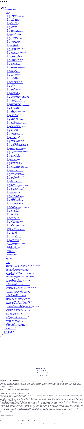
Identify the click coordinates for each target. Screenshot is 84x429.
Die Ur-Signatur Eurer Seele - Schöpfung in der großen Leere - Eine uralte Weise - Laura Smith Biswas (20, 276)
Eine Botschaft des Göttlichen (11, 228)
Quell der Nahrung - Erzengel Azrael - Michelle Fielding (13, 294)
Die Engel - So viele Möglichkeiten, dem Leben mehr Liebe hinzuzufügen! (17, 151)
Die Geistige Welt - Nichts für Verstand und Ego (10, 329)
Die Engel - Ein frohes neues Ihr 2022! (12, 164)
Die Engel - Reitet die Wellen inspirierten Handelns (14, 121)
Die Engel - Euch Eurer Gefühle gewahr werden (14, 114)
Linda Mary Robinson (9, 258)
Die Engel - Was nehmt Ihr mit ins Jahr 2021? (13, 205)
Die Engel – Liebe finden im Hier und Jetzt (13, 42)
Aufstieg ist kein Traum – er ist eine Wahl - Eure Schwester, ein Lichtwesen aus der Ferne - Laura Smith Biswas (21, 287)
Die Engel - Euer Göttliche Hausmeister (12, 84)
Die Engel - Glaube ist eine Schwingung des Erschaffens (15, 153)
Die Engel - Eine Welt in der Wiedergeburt (13, 232)
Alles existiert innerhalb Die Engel (12, 254)
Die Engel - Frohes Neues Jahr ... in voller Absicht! (14, 127)
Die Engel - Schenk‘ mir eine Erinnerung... (13, 36)
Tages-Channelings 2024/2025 (10, 274)
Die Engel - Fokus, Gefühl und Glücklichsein (13, 125)
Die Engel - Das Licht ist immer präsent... (13, 238)
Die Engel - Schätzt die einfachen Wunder (13, 180)
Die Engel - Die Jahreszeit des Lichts (12, 130)
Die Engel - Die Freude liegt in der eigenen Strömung (14, 136)
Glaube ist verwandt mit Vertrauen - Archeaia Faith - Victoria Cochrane (15, 279)
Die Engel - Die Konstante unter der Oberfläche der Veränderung (16, 67)
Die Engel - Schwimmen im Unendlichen (13, 32)
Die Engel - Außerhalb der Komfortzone (13, 71)
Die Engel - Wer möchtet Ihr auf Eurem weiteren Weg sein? (15, 183)
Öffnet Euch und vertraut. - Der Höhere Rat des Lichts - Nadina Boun (15, 325)
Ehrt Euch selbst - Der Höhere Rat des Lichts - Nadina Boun (14, 319)
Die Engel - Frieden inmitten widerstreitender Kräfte (14, 165)
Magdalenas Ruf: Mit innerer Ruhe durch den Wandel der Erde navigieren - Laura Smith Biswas (19, 307)
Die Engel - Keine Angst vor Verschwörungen (13, 222)
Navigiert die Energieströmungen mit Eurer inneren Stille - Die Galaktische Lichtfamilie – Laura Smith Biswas (21, 289)
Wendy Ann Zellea (8, 257)
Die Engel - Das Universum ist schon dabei (13, 240)
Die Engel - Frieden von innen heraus (12, 78)
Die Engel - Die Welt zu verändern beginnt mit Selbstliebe (15, 221)
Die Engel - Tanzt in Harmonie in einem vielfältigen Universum (16, 198)
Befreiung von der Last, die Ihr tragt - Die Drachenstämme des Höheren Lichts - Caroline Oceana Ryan (20, 273)
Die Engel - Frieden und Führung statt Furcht (13, 242)
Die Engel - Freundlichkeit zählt (11, 28)
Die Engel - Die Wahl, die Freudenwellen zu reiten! (14, 122)
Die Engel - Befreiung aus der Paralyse (12, 57)
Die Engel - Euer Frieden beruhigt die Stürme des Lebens (15, 220)
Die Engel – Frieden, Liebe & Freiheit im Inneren (14, 43)
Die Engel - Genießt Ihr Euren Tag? (12, 181)
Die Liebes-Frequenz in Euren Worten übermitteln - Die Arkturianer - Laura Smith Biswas (18, 297)
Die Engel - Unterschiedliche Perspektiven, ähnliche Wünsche (15, 79)
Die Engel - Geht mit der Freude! (11, 138)
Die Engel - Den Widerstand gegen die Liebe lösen (14, 89)
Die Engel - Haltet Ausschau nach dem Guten (13, 154)
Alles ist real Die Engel (10, 251)
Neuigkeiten (3, 334)
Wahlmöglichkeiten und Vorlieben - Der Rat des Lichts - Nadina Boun (15, 309)
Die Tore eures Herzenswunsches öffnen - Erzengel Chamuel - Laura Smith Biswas (17, 282)
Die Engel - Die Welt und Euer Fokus (12, 70)
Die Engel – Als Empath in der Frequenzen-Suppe (14, 51)
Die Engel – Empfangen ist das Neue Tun (13, 53)
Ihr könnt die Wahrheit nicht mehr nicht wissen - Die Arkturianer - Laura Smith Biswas (18, 292)
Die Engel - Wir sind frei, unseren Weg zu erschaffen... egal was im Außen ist (18, 144)
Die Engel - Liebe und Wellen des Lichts (13, 29)
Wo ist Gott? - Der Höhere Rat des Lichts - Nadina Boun (13, 322)
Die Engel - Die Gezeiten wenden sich (12, 24)
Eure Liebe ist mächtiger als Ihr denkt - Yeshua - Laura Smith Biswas (15, 313)
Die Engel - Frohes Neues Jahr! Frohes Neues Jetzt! (14, 74)
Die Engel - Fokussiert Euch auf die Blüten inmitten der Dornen (16, 161)
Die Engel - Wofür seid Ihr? (11, 178)
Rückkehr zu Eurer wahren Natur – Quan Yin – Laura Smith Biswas (15, 275)
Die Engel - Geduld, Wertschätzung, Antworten (13, 199)
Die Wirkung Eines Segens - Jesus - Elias (11, 311)
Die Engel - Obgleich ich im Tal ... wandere (13, 241)
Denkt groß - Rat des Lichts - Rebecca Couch (12, 283)
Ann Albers (7, 13)
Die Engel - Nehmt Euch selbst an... (12, 117)
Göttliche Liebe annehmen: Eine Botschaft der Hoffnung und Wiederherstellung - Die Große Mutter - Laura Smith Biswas (22, 306)
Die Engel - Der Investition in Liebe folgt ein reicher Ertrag (15, 16)
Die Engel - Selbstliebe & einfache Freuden (13, 20)
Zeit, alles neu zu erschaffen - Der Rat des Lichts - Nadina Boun (14, 308)
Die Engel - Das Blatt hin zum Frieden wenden (13, 156)
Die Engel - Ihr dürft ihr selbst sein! (12, 17)
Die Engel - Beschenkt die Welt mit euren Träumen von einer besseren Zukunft (18, 207)
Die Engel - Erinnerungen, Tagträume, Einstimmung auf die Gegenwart (17, 196)
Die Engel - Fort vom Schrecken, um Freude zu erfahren (15, 171)
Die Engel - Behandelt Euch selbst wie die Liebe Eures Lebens (16, 174)
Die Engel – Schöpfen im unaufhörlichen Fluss (13, 66)
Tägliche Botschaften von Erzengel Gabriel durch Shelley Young (14, 321)
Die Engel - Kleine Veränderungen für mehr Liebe (14, 73)
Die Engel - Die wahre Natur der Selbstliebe (13, 175)
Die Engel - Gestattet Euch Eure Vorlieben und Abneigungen (15, 159)
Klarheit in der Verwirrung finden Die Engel (13, 249)
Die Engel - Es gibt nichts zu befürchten (12, 82)
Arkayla (7, 255)
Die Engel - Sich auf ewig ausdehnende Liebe (13, 72)
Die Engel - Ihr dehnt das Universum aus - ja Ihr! (14, 173)
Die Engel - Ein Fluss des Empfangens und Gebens (14, 128)
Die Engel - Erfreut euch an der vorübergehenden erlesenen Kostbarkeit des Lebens (18, 97)
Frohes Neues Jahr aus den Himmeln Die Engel (13, 246)
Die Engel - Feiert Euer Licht (11, 206)
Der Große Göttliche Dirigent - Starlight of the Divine (13, 320)
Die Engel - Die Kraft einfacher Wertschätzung (13, 208)
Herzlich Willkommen (5, 7)
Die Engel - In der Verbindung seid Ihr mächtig (13, 216)
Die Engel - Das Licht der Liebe (11, 75)
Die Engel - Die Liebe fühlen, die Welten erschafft (14, 169)
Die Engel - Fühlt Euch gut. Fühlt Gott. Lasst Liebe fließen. (15, 150)
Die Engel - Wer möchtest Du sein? (12, 233)
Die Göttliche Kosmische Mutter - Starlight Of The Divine (14, 317)
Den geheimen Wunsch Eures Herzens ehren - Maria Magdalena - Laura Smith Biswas (18, 310)
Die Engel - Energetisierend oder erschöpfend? (13, 186)
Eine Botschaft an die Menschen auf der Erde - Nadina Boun (14, 327)
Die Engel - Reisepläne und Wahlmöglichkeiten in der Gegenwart (16, 243)
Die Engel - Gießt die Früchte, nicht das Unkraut (14, 179)
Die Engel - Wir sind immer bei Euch (12, 235)
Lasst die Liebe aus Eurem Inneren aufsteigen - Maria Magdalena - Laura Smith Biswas (18, 286)
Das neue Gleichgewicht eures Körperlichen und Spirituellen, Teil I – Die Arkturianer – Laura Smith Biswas (20, 293)
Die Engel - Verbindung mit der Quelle (12, 92)
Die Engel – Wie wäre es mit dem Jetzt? (12, 49)
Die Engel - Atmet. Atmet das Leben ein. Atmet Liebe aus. (15, 227)
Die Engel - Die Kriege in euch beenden (12, 30)
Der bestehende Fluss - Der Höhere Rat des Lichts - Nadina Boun (15, 324)
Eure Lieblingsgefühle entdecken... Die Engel (13, 247)
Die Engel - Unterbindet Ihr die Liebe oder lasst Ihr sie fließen (15, 176)
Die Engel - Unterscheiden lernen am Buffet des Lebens (15, 31)
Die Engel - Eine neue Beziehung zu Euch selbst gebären (15, 191)
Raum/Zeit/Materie (6, 333)
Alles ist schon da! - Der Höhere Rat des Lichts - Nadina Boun (14, 315)
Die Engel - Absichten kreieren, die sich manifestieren (14, 182)
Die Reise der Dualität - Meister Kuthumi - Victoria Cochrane (14, 271)
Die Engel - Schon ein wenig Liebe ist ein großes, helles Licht (15, 166)
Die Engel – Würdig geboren (11, 50)
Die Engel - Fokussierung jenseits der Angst (13, 133)
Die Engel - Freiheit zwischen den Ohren (13, 19)
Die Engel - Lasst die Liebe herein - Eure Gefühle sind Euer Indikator (17, 123)
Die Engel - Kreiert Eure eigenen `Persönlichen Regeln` (15, 134)
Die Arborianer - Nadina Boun (10, 328)
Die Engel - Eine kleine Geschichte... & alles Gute (14, 237)
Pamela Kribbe (8, 12)
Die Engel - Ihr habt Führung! (11, 193)
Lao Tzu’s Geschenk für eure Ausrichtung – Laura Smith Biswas (14, 290)
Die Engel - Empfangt (10, 113)
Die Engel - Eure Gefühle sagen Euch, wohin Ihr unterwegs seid (16, 101)
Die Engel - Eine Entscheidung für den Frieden (13, 219)
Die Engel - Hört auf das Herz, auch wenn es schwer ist (15, 189)
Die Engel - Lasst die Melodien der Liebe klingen (14, 155)
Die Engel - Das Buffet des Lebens (12, 160)
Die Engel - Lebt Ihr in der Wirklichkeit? (13, 170)
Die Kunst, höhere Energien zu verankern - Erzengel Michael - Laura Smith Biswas (17, 291)
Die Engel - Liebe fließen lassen (11, 218)
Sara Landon (7, 259)
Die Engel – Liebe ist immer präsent (12, 63)
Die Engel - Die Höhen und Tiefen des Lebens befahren (15, 119)
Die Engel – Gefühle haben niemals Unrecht (13, 41)
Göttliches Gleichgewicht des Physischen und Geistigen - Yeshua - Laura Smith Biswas (18, 280)
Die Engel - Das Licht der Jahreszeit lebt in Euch (14, 104)
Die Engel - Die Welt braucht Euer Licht (13, 210)
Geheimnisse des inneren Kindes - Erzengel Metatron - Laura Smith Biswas (16, 296)
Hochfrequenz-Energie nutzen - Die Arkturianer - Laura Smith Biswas (15, 300)
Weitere (7, 264)
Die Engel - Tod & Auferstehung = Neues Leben (14, 194)
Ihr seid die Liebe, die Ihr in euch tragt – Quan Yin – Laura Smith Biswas (16, 295)
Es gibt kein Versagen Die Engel (11, 250)
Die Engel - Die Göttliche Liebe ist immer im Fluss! (14, 197)
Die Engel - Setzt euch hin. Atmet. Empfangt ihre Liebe (15, 22)
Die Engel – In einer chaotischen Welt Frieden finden (14, 56)
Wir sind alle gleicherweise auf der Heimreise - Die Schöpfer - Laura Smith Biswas (17, 303)
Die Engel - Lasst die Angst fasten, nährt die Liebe (14, 239)
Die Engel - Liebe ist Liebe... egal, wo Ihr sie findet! (14, 132)
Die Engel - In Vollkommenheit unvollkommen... (14, 115)
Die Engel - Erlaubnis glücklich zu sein (12, 214)
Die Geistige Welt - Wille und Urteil (9, 331)
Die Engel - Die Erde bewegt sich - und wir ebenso (14, 18)
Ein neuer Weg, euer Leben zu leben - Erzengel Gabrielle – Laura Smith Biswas (17, 270)
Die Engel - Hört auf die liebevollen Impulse (13, 162)
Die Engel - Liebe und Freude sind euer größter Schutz (14, 81)
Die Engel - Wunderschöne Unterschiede (13, 23)
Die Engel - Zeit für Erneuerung (11, 100)
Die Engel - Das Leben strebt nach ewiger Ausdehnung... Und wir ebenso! (17, 145)
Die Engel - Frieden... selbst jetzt (11, 236)
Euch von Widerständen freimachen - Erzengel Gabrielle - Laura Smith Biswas (16, 288)
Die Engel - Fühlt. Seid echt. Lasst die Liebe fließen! (14, 135)
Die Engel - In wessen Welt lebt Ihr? (12, 204)
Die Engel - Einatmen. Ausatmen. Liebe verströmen (14, 38)
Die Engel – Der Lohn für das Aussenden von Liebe (14, 61)
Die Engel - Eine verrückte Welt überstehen (13, 226)
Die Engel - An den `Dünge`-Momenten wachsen (14, 93)
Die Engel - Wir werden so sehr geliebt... (13, 118)
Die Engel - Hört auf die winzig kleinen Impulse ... (14, 68)
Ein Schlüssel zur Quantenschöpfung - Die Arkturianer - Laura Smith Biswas (16, 266)
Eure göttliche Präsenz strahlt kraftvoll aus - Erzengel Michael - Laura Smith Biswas (17, 305)
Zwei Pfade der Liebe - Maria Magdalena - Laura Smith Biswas (14, 284)
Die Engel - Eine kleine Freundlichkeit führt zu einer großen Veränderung (17, 167)
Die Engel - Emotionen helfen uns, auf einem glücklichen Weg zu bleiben (17, 187)
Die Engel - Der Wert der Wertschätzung (13, 58)
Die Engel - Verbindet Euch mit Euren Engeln (13, 157)
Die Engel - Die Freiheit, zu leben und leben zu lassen (14, 163)
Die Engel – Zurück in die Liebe (11, 62)
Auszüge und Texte (8, 11)
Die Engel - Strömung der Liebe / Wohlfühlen (13, 147)
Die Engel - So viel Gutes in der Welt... (12, 146)
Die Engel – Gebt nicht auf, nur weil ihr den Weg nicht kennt (15, 60)
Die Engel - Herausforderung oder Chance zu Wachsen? (15, 200)
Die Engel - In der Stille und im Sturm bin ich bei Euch (15, 83)
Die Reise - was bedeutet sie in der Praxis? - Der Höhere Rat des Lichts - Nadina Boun (18, 326)
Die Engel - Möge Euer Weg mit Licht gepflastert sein (14, 102)
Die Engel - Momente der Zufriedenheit (12, 129)
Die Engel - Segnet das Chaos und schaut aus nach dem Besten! (16, 111)
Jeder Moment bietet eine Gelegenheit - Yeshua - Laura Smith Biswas (15, 312)
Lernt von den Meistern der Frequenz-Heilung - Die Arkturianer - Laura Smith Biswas (17, 278)
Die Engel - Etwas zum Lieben (11, 80)
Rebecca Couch (8, 263)
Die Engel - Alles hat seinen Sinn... (12, 142)
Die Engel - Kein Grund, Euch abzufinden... (13, 137)
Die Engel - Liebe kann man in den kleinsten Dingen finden (15, 99)
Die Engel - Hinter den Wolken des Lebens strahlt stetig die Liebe (16, 91)
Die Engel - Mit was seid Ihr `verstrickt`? (13, 94)
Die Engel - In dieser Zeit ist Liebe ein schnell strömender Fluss (16, 139)
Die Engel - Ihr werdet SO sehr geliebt (12, 143)
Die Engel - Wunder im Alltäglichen (12, 26)
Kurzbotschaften (8, 10)
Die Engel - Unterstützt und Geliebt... (12, 116)
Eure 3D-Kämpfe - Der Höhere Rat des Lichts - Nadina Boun (14, 323)
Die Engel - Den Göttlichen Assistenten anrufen (14, 107)
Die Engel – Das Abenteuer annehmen (12, 45)
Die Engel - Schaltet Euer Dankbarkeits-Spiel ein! (14, 168)
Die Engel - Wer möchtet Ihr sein (11, 39)
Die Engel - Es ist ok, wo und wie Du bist (13, 213)
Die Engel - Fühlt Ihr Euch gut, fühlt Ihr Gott (13, 192)
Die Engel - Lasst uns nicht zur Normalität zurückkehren (15, 231)
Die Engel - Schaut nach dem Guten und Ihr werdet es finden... (16, 140)
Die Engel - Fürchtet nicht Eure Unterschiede (13, 217)
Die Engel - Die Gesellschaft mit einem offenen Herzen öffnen (16, 230)
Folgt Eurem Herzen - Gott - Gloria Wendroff (12, 277)
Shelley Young (8, 260)
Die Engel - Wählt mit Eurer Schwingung (13, 211)
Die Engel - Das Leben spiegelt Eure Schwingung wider (15, 209)
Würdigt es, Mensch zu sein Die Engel (12, 248)
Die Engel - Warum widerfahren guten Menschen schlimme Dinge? (16, 106)
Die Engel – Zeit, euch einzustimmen (12, 47)
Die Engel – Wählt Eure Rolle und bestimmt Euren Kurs (15, 48)
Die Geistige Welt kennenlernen (8, 330)
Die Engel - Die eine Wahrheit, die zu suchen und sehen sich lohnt (16, 148)
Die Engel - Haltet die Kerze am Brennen (13, 108)
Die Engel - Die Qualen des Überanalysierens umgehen (15, 202)
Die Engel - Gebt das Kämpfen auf (12, 215)
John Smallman (8, 261)
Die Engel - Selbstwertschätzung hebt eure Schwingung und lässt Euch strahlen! (18, 105)
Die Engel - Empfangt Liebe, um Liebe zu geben (14, 152)
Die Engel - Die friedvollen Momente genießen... (14, 33)
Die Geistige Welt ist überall (8, 332)
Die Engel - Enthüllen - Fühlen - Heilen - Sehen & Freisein (15, 229)
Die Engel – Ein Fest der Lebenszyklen (12, 44)
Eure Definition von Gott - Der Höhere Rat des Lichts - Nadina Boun (15, 299)
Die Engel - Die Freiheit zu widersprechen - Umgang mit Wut (15, 225)
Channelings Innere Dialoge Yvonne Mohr (10, 9)
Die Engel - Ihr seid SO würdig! (11, 124)
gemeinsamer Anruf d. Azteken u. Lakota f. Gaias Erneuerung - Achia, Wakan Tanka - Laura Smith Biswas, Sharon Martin (23, 265)
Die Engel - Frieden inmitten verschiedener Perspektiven (15, 203)
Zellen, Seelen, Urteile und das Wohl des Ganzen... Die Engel (15, 253)
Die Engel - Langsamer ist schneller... (12, 112)
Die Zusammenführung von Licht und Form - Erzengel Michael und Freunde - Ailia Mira (18, 269)
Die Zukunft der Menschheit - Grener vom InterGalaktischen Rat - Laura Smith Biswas (18, 298)
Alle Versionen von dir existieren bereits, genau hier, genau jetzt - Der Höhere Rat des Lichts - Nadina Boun (20, 302)
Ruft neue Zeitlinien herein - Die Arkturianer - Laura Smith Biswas (15, 281)
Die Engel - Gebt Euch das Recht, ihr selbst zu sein (14, 177)
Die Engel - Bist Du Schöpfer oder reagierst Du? (14, 172)
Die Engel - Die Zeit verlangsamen (12, 40)
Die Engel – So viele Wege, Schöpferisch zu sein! (14, 64)
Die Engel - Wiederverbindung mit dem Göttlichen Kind (15, 141)
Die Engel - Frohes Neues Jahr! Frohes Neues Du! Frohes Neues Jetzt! (17, 126)
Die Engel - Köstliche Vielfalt (11, 27)
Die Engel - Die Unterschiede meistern (12, 21)
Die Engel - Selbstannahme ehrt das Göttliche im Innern (15, 95)
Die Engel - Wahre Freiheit (11, 85)
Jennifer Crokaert (8, 262)
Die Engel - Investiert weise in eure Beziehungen (14, 15)
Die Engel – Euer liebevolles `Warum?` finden (13, 55)
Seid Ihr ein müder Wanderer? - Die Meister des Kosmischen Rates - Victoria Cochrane (18, 285)
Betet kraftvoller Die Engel (11, 252)
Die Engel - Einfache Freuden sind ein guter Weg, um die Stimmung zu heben (18, 96)
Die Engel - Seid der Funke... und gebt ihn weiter (14, 34)
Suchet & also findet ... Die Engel (12, 244)
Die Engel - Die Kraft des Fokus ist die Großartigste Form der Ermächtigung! (18, 185)
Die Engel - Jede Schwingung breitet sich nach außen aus (15, 149)
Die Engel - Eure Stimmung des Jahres (12, 37)
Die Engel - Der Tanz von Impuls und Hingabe (13, 188)
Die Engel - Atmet (9, 35)
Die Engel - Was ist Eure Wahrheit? (12, 90)
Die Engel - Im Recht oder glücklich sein (13, 195)
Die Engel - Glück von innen (11, 86)
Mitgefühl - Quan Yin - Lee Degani (10, 268)
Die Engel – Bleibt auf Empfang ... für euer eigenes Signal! (15, 59)
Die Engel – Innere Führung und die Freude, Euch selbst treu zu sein (16, 52)
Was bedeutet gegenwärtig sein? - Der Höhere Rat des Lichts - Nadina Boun (16, 318)
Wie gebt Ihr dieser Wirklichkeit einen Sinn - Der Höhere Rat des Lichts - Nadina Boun (18, 316)
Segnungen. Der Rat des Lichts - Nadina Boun (12, 314)
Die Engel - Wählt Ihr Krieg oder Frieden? (13, 158)
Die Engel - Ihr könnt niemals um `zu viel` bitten (14, 103)
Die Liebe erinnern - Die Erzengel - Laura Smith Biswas (13, 272)
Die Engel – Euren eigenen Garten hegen (13, 46)
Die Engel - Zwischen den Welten (12, 224)
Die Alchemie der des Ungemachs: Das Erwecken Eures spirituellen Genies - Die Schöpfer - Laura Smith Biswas (21, 301)
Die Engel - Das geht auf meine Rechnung (13, 14)
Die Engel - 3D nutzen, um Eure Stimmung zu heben (14, 69)
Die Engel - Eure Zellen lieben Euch (12, 110)
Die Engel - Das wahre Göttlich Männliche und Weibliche (15, 88)
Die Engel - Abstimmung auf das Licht (12, 25)
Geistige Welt (4, 8)
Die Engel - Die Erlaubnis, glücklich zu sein (13, 77)
